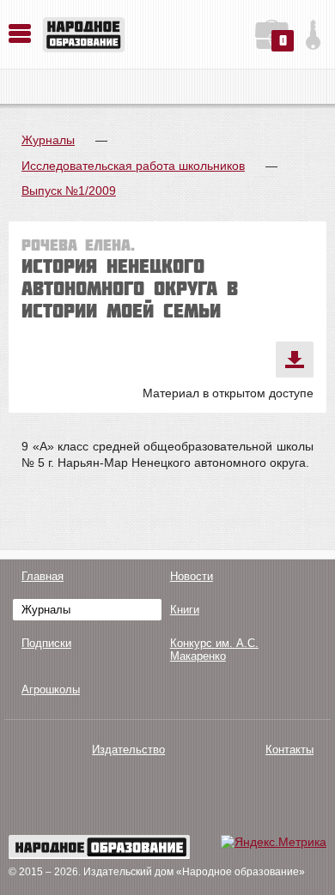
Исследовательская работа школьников (133, 165)
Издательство (128, 749)
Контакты (289, 749)
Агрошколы (50, 689)
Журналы (48, 140)
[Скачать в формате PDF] (295, 360)
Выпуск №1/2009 (68, 190)
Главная (42, 576)
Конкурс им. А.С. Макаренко (214, 649)
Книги (184, 609)
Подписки (46, 643)
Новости (191, 576)
